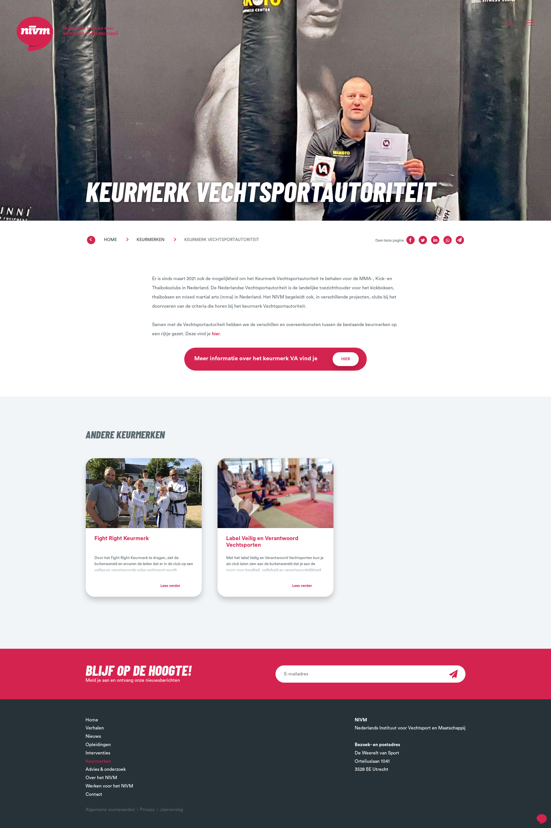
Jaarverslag (171, 809)
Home (110, 240)
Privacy (147, 809)
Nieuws (93, 736)
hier (216, 334)
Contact (94, 794)
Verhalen (95, 728)
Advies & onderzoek (106, 769)
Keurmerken (150, 240)
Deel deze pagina (389, 240)
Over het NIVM (101, 777)
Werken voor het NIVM (109, 786)
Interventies (98, 753)
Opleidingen (98, 744)
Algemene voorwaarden (110, 809)
